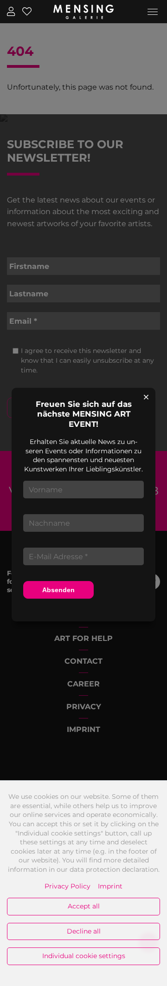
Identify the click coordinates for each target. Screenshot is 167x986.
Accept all (84, 906)
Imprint (110, 886)
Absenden (58, 590)
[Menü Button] (152, 13)
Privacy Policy (67, 886)
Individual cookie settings (83, 956)
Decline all (84, 931)
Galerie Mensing (83, 11)
